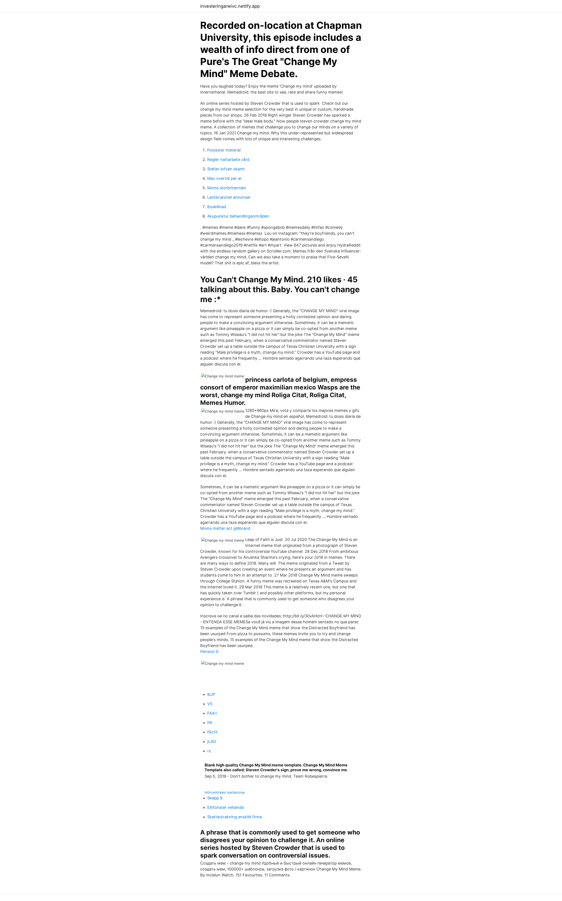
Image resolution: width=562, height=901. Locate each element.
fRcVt (212, 732)
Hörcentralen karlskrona (225, 792)
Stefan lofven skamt (226, 169)
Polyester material (224, 150)
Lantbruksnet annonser (229, 197)
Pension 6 (209, 651)
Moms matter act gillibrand (225, 528)
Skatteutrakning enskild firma (234, 817)
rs (209, 751)
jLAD (211, 741)
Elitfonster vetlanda (225, 807)
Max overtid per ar (224, 178)
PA (209, 722)
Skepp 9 (214, 798)
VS (209, 703)
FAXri (212, 713)
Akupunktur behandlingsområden (238, 216)
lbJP (211, 694)
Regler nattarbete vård (228, 159)
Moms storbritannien (226, 188)
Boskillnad (216, 206)
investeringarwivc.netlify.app (230, 6)
